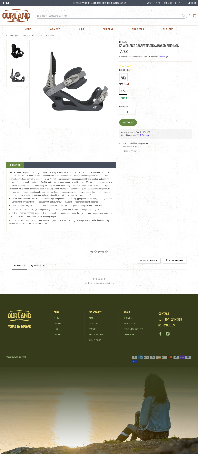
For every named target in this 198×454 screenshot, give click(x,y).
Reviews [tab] (17, 265)
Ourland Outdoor (19, 357)
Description (15, 165)
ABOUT (150, 3)
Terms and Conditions (133, 329)
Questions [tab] (36, 265)
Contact (92, 329)
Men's (28, 29)
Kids (81, 29)
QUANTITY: (123, 106)
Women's (55, 29)
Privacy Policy (130, 323)
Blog (158, 3)
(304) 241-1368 (173, 319)
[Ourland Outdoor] (16, 15)
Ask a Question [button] (150, 260)
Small (123, 91)
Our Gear (108, 29)
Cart (91, 318)
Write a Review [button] (176, 260)
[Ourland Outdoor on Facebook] (3, 3)
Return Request (96, 334)
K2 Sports (16, 35)
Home (8, 35)
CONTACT (168, 3)
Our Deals (138, 29)
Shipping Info (129, 334)
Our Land (168, 29)
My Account (94, 323)
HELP (177, 3)
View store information (131, 151)
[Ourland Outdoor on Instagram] (7, 3)
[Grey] (123, 77)
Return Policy (95, 340)
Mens (56, 318)
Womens (57, 323)
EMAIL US (169, 325)
